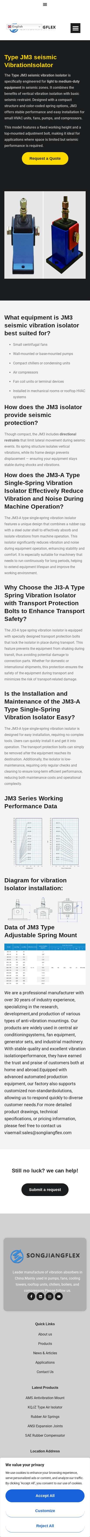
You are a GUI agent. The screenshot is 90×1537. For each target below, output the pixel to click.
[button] (75, 28)
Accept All (45, 1496)
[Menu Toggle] (45, 4)
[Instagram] (50, 1296)
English (17, 26)
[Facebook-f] (31, 1296)
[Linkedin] (40, 1296)
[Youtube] (59, 1296)
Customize (45, 1511)
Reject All (45, 1526)
